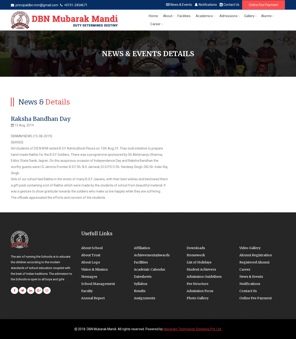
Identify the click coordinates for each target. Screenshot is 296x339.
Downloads (196, 248)
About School (92, 248)
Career (155, 24)
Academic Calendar (149, 269)
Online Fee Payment (263, 5)
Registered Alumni (254, 262)
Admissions (228, 16)
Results (139, 291)
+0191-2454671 (75, 5)
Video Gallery (250, 248)
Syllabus (140, 284)
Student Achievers (201, 269)
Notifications (207, 4)
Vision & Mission (94, 269)
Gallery (249, 16)
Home (153, 16)
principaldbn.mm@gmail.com (36, 5)
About (167, 16)
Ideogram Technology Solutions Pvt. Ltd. (192, 329)
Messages (89, 277)
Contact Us (231, 4)
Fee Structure (197, 284)
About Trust (90, 255)
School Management (98, 284)
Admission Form (200, 291)
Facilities (184, 16)
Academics (204, 16)
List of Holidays (199, 262)
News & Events (181, 4)
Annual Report (93, 298)
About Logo (90, 262)
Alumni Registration (255, 255)
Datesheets (142, 277)
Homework (196, 255)
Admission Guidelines (204, 277)
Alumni (266, 16)
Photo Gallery (198, 298)
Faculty (87, 291)
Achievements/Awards (152, 255)
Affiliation (142, 248)
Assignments (144, 298)
